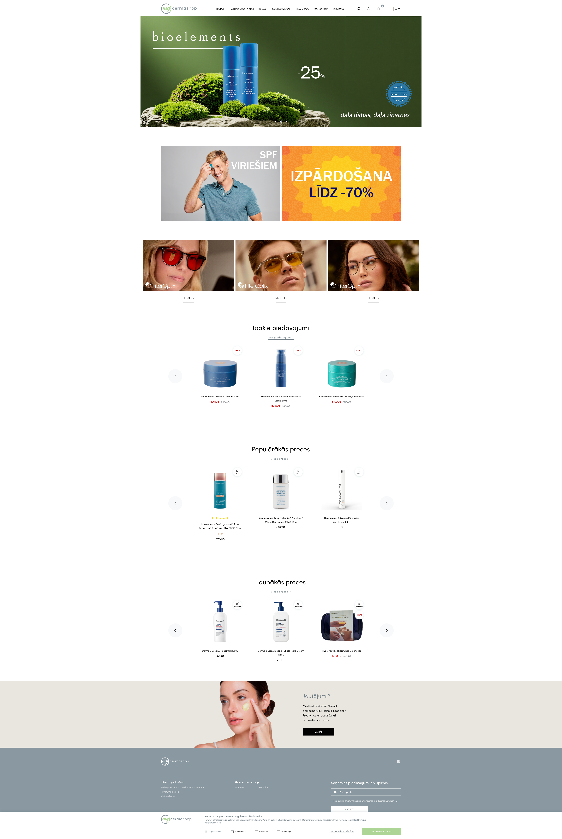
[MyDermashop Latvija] (184, 8)
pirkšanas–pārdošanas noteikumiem (380, 801)
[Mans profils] (368, 8)
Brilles (262, 9)
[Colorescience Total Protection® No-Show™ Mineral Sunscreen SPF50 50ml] (281, 489)
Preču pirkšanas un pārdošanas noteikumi (182, 787)
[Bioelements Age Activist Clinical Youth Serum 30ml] (281, 368)
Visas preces (279, 458)
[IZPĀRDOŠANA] (341, 183)
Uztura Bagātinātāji (242, 9)
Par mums (338, 9)
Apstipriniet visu (381, 832)
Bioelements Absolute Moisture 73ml (220, 396)
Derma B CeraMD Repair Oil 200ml (220, 650)
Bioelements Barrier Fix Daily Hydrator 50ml (341, 396)
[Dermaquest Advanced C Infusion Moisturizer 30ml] (342, 489)
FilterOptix (188, 298)
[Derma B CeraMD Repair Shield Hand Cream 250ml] (281, 622)
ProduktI (221, 9)
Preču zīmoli (302, 9)
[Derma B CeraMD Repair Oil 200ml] (220, 622)
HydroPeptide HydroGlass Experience (341, 650)
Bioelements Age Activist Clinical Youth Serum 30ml (281, 398)
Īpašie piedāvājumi (280, 9)
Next (387, 376)
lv (396, 8)
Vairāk (319, 732)
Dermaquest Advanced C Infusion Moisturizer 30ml (341, 520)
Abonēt (349, 809)
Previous (175, 376)
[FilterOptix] (188, 265)
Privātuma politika (170, 791)
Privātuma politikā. (213, 823)
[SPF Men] (220, 183)
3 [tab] (286, 121)
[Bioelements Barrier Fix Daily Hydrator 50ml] (342, 368)
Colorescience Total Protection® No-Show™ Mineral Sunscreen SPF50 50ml (281, 520)
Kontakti (263, 787)
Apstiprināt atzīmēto (341, 832)
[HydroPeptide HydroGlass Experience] (342, 622)
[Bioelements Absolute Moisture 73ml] (220, 368)
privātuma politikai (353, 801)
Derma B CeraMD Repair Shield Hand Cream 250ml (281, 652)
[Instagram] (398, 761)
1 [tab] (275, 121)
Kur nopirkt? (321, 9)
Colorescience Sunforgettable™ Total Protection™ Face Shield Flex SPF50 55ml (220, 526)
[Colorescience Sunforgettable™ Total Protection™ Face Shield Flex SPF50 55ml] (220, 489)
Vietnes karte (168, 796)
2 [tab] (281, 121)
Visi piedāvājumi (279, 337)
